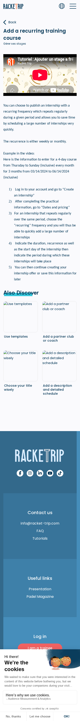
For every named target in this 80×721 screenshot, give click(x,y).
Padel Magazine (40, 596)
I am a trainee (40, 648)
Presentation (40, 589)
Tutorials (40, 538)
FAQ (40, 530)
